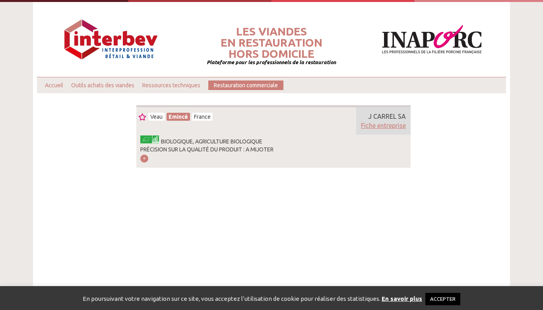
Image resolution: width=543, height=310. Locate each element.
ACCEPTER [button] (443, 299)
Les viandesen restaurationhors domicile (271, 42)
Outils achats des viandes (102, 85)
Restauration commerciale (246, 85)
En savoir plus (402, 298)
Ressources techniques (171, 85)
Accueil (54, 85)
